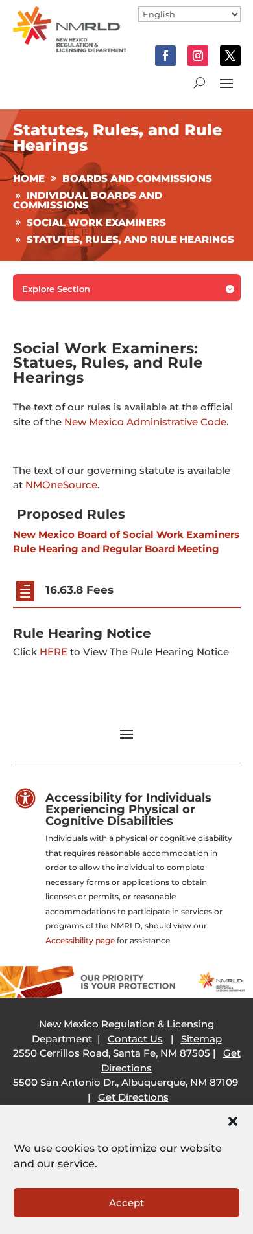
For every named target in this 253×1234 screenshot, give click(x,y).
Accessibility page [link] (80, 940)
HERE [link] (53, 651)
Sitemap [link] (201, 1039)
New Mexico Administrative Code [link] (145, 422)
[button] (232, 1121)
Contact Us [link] (135, 1039)
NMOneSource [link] (61, 484)
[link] (70, 49)
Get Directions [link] (133, 1097)
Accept (126, 1202)
